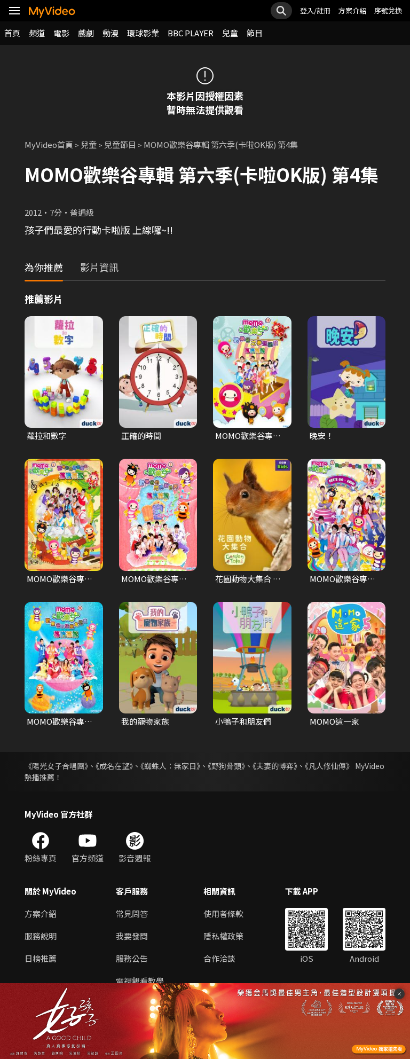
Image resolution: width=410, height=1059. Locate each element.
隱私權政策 (223, 936)
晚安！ (322, 435)
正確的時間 (141, 435)
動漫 (110, 32)
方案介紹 (352, 10)
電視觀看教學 (140, 980)
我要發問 (132, 936)
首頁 (12, 32)
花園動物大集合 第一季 (248, 579)
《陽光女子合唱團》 (56, 765)
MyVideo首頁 (49, 144)
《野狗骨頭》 (226, 765)
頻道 (37, 32)
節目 (255, 32)
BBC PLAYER (191, 32)
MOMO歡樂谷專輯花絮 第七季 (154, 579)
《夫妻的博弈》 (275, 765)
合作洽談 (219, 958)
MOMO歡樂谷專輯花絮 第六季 (59, 579)
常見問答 (132, 913)
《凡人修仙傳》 (329, 765)
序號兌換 (388, 10)
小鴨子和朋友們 (243, 721)
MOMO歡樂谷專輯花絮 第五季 (342, 579)
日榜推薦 (41, 958)
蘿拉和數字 (47, 435)
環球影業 (143, 32)
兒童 (230, 32)
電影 (61, 32)
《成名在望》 (114, 765)
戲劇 (86, 32)
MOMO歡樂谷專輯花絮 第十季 (248, 436)
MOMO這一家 (334, 721)
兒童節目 (120, 144)
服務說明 (41, 936)
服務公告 (132, 958)
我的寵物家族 (145, 721)
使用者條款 (223, 913)
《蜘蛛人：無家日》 (170, 765)
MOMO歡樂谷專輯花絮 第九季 (59, 721)
